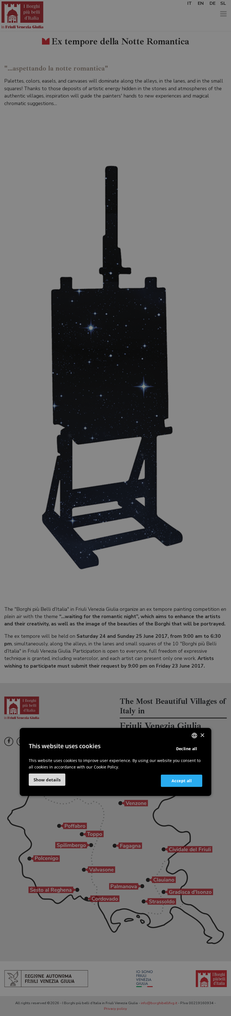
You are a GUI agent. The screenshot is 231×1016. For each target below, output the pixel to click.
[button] (47, 779)
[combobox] (194, 735)
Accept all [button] (182, 780)
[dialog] (115, 762)
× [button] (202, 735)
